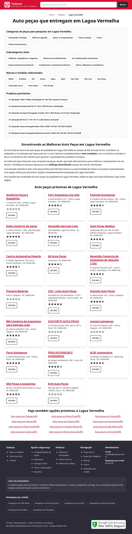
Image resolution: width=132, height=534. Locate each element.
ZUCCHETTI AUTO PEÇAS (63, 321)
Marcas (87, 460)
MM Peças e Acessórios (20, 384)
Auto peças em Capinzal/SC (24, 431)
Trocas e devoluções (42, 467)
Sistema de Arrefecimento (54, 58)
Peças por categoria (92, 456)
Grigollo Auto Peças (102, 291)
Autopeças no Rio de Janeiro (47, 503)
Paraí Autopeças (16, 352)
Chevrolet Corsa (16, 85)
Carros (86, 464)
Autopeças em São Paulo (19, 503)
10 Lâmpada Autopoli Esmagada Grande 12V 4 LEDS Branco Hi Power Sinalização (44, 113)
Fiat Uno (88, 79)
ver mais (11, 215)
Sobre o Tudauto (16, 452)
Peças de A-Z (89, 452)
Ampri (43, 79)
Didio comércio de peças (21, 226)
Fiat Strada (48, 85)
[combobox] (78, 4)
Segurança (38, 459)
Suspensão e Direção (18, 37)
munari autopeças (101, 321)
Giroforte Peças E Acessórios (17, 196)
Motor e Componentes (63, 37)
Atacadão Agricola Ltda (63, 226)
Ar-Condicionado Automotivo (85, 58)
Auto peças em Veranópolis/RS (108, 421)
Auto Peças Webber (102, 226)
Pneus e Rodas (84, 37)
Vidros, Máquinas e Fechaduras (89, 65)
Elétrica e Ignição (39, 37)
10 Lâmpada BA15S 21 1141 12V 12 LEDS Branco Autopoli (34, 119)
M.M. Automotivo (101, 352)
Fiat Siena (101, 79)
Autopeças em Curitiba (74, 503)
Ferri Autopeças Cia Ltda (63, 195)
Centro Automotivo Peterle (23, 256)
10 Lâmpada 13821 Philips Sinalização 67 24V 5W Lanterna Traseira (38, 99)
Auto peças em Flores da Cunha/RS (66, 431)
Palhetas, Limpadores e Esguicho (23, 58)
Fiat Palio (75, 79)
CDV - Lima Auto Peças (62, 291)
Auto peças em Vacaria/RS (108, 416)
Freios (99, 37)
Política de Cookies (67, 463)
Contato (12, 460)
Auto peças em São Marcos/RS (108, 426)
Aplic (63, 79)
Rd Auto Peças (57, 256)
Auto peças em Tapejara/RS (24, 416)
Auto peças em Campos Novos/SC (66, 426)
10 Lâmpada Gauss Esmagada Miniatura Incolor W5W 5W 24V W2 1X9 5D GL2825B (45, 133)
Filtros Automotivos (17, 44)
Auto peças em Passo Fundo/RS (24, 426)
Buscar (123, 4)
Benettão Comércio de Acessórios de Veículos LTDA (104, 260)
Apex (53, 79)
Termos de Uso (65, 459)
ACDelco (22, 79)
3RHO (11, 79)
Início (51, 15)
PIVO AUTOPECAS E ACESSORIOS (60, 354)
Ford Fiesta (33, 85)
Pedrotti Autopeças (102, 195)
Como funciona (15, 456)
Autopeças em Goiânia (18, 510)
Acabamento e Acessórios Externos (54, 65)
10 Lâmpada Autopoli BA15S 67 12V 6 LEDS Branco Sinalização (36, 106)
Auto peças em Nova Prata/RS (65, 416)
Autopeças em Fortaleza (43, 510)
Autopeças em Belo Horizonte (102, 503)
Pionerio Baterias (17, 291)
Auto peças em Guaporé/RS (66, 421)
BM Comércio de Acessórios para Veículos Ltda (23, 323)
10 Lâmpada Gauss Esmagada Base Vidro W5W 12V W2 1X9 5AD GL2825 (40, 126)
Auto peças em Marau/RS (24, 421)
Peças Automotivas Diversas (21, 65)
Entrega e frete (40, 463)
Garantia (38, 472)
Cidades (61, 15)
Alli (33, 79)
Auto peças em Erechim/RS (108, 431)
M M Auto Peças (58, 384)
